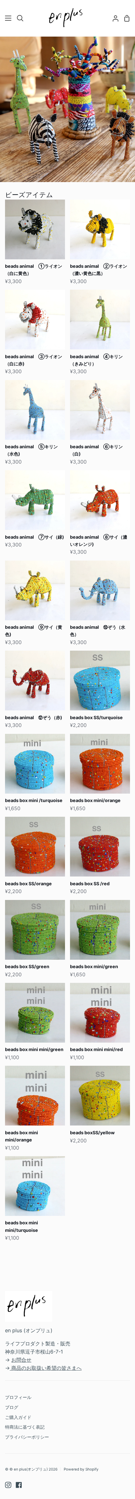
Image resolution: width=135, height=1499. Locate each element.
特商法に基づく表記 (25, 1427)
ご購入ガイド (18, 1417)
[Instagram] (8, 1485)
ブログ (11, 1407)
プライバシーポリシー (27, 1437)
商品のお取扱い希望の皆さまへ (46, 1368)
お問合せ (21, 1360)
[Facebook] (19, 1485)
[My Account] (113, 18)
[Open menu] (8, 18)
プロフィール (18, 1397)
